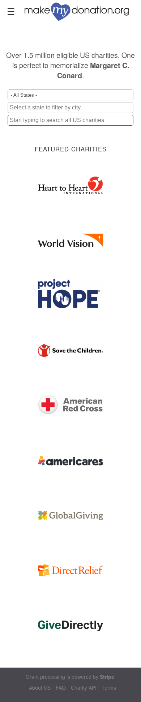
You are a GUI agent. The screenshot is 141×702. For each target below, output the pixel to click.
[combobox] (70, 120)
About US (40, 687)
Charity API (84, 687)
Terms (109, 687)
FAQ (61, 687)
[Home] (81, 11)
